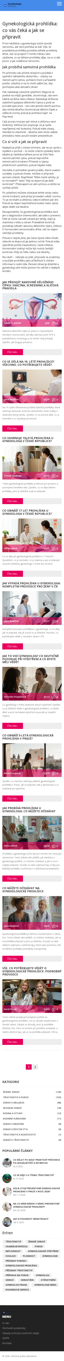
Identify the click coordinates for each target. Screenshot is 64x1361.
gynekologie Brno (45, 1284)
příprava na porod (17, 1275)
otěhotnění (48, 1279)
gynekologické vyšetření (43, 1251)
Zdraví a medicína (32, 1123)
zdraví (10, 1279)
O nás (5, 1323)
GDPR (5, 1338)
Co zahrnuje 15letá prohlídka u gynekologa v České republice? (27, 440)
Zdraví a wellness (32, 1102)
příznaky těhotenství (19, 1270)
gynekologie (50, 1255)
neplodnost (13, 1251)
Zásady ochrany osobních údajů (20, 1333)
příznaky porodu (16, 1260)
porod (39, 1246)
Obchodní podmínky (14, 1328)
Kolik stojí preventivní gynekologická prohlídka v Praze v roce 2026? (36, 1190)
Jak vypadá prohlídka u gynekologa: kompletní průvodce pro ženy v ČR (31, 585)
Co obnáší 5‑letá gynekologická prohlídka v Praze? (27, 737)
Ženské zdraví (32, 1091)
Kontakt (7, 1343)
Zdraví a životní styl (32, 1129)
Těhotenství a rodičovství (32, 1134)
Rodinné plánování (32, 1118)
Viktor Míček (10, 548)
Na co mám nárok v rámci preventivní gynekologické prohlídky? (36, 1205)
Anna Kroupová (12, 773)
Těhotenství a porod (32, 1097)
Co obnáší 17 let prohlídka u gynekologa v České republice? (27, 512)
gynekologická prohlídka (21, 1265)
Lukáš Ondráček (12, 322)
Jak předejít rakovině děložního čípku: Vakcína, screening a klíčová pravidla (30, 285)
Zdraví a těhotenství (32, 1139)
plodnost (29, 1255)
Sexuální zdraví (32, 1107)
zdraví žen (27, 1279)
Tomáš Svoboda (12, 475)
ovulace (11, 1255)
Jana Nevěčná (11, 399)
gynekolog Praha (16, 1284)
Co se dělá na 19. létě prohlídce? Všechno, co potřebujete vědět (28, 363)
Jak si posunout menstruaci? (30, 1218)
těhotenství (13, 1241)
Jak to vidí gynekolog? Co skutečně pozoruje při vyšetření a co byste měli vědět (30, 659)
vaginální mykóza (16, 1246)
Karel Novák (10, 1009)
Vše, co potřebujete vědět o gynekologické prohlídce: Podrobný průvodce (32, 971)
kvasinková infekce (17, 1289)
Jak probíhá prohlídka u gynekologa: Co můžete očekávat (29, 810)
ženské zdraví (36, 1241)
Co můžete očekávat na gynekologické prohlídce (23, 890)
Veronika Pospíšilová (15, 696)
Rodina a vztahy (32, 1113)
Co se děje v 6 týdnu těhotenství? (33, 1175)
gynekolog (42, 1275)
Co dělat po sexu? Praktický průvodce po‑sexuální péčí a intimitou (36, 1161)
